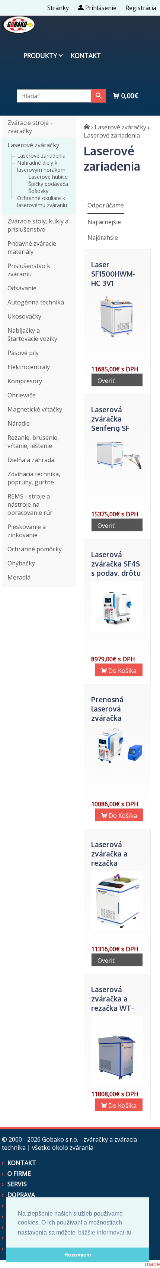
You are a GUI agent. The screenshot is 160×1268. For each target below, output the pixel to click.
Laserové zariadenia (41, 155)
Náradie (18, 423)
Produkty (40, 55)
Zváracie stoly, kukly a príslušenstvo (37, 225)
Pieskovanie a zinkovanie (26, 531)
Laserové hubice (48, 176)
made (152, 1264)
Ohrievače (21, 395)
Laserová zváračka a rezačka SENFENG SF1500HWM (112, 863)
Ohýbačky (21, 563)
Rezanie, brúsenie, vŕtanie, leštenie (33, 441)
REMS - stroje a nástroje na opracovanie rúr (29, 504)
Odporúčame (105, 205)
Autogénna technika (35, 302)
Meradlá (19, 577)
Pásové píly (23, 353)
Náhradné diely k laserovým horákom (41, 166)
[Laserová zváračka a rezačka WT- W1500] (117, 1082)
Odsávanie (21, 288)
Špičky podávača (48, 183)
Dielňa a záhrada (30, 460)
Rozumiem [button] (77, 1255)
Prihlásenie (100, 8)
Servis (17, 1184)
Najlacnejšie (104, 222)
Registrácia (140, 8)
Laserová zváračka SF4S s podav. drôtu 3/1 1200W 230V (116, 573)
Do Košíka (122, 671)
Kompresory (24, 381)
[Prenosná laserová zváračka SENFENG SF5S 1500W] (117, 763)
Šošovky (38, 190)
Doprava (21, 1195)
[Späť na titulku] (18, 31)
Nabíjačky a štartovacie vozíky (32, 334)
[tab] (105, 205)
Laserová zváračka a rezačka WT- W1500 (112, 1003)
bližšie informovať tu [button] (104, 1232)
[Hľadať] (98, 96)
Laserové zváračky (33, 145)
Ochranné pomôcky (34, 549)
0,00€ (128, 95)
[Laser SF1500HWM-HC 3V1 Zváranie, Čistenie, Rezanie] (117, 340)
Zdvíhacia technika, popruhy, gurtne (33, 478)
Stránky (58, 8)
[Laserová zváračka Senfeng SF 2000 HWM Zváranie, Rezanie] (117, 471)
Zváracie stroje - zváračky (29, 127)
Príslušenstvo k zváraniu (28, 270)
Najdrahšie (102, 237)
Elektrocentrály (28, 367)
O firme (19, 1173)
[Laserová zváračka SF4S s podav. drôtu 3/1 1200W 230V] (117, 630)
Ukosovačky (24, 316)
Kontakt (86, 55)
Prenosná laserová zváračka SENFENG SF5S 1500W (116, 718)
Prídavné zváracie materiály (31, 247)
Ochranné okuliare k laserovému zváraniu (42, 201)
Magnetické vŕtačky (34, 409)
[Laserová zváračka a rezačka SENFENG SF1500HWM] (117, 927)
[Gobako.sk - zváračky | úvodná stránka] (87, 127)
